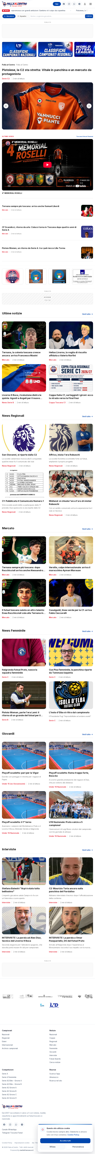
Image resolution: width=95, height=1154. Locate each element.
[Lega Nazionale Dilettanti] (54, 1001)
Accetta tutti (65, 1141)
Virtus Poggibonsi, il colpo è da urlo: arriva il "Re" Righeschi (45, 70)
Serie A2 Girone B (9, 1087)
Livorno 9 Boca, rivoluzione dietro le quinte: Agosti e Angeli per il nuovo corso (21, 394)
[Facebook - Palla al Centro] (64, 4)
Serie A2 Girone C (9, 1090)
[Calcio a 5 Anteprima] (8, 992)
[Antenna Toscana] (85, 992)
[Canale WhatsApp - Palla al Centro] (74, 4)
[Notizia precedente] (5, 101)
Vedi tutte (86, 310)
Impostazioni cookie (22, 1139)
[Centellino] (25, 992)
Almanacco (53, 1073)
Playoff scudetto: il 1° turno (16, 818)
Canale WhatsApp (9, 1125)
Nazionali (5, 1030)
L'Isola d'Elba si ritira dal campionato (69, 708)
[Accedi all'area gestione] (84, 3)
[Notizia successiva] (89, 101)
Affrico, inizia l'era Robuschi (64, 450)
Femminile (53, 1044)
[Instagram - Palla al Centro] (69, 4)
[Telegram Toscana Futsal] (79, 4)
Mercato (52, 1041)
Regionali (6, 1034)
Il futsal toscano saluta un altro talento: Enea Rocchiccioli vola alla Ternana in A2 (23, 609)
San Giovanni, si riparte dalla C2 (19, 450)
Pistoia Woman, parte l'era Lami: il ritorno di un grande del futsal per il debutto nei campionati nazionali (21, 711)
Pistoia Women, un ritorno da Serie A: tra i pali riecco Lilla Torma (33, 244)
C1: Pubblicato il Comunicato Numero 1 (23, 497)
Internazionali (7, 1041)
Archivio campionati (10, 1044)
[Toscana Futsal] (65, 992)
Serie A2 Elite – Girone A (12, 1077)
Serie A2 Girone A (9, 1084)
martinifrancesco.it (26, 1146)
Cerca (89, 16)
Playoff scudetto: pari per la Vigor (20, 769)
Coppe (52, 1034)
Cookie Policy (7, 1139)
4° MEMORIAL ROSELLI (12, 189)
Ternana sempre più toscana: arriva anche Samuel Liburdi (30, 202)
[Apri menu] (90, 3)
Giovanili (52, 1048)
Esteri (4, 1037)
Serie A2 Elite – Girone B (12, 1080)
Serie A (5, 1070)
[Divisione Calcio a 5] (40, 1001)
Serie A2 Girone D (9, 1094)
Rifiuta (52, 1147)
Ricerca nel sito (55, 1077)
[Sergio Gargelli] (45, 992)
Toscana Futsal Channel (84, 132)
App (56, 4)
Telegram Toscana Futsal (12, 1129)
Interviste (53, 1051)
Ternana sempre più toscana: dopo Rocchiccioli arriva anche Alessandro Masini (22, 566)
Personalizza (78, 1147)
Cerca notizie (54, 1058)
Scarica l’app (54, 1070)
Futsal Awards (55, 1055)
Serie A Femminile (9, 1073)
